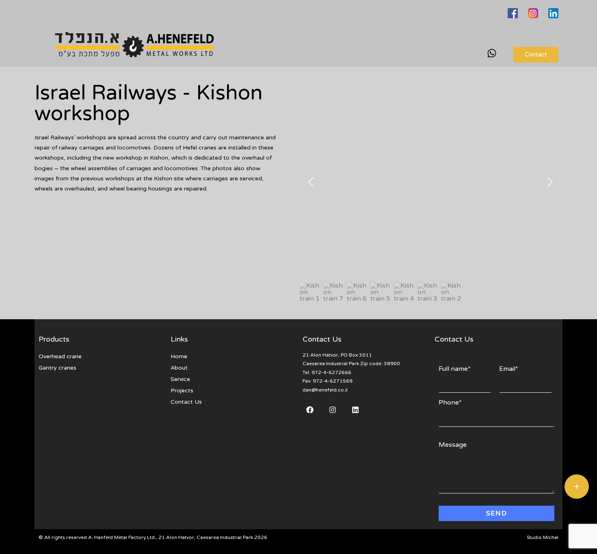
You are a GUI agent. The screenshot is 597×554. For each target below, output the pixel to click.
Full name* (455, 369)
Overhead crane (60, 356)
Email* (508, 369)
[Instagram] (332, 410)
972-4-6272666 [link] (331, 372)
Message (453, 445)
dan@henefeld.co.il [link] (325, 390)
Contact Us (186, 401)
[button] (311, 181)
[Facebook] (310, 410)
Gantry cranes (57, 367)
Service (180, 379)
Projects (182, 390)
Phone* (450, 402)
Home (179, 356)
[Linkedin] (355, 410)
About (179, 367)
